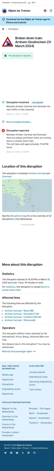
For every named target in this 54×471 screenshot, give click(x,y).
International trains (38, 377)
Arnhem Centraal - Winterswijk (20, 320)
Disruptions (13, 29)
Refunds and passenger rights (17, 351)
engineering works (19, 3)
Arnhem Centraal (37, 173)
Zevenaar (6, 176)
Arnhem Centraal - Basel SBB (19, 310)
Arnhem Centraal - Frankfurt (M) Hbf (23, 317)
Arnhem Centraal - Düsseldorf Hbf (22, 313)
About (6, 448)
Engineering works (11, 389)
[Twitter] (5, 452)
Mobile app (7, 374)
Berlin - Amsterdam (38, 413)
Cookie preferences (39, 448)
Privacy (26, 448)
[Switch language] (45, 10)
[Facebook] (11, 452)
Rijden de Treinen (24, 445)
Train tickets (35, 389)
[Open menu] (50, 10)
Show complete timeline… (19, 122)
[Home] (3, 29)
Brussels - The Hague (39, 408)
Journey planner (37, 372)
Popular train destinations (16, 402)
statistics (10, 286)
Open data (16, 448)
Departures (7, 379)
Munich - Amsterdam (39, 418)
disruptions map (18, 215)
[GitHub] (34, 452)
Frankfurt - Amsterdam (40, 422)
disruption (6, 3)
